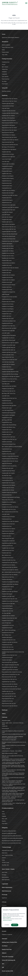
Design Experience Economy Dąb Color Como (11, 674)
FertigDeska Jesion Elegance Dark (8, 292)
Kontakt (4, 931)
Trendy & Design (6, 847)
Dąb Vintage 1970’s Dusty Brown (8, 118)
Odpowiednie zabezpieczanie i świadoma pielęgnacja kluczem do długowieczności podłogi (12, 737)
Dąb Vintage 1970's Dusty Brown (8, 147)
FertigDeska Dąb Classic (6, 316)
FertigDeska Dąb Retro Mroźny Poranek (9, 234)
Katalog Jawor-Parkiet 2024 (9, 942)
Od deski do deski (5, 862)
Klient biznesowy (5, 877)
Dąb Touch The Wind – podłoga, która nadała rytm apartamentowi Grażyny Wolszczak (12, 797)
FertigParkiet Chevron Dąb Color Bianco (9, 195)
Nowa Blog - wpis (5, 865)
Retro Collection (5, 66)
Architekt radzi (4, 726)
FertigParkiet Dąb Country (7, 168)
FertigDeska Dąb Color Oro (7, 221)
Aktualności (5, 41)
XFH (3, 963)
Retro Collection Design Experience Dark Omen (11, 572)
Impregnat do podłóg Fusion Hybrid (9, 831)
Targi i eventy (4, 54)
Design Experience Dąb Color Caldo (9, 676)
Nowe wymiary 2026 (7, 971)
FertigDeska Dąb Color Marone (8, 490)
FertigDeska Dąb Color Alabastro (8, 115)
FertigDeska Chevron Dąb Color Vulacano (10, 461)
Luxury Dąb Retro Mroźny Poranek (8, 236)
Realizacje (4, 95)
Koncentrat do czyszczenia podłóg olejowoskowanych (12, 838)
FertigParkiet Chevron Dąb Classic (8, 156)
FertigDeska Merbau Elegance (8, 178)
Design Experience (5, 79)
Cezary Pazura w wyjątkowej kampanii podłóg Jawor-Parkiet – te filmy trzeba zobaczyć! (13, 784)
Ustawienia (7, 924)
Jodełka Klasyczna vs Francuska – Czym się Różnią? (12, 751)
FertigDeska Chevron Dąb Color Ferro (9, 398)
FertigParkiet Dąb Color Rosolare (8, 516)
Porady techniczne (5, 728)
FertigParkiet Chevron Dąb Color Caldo (9, 598)
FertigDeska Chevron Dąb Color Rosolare (10, 601)
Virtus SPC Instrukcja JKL (8, 960)
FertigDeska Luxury (5, 62)
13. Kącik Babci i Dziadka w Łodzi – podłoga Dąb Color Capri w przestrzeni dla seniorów (14, 804)
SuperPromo (4, 897)
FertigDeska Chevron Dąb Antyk (8, 253)
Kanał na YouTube (7, 949)
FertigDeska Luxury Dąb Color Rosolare (9, 642)
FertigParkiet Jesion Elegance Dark (8, 412)
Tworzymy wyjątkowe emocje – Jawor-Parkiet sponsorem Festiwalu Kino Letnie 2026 (13, 800)
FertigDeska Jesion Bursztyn (7, 277)
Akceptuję (15, 924)
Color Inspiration (5, 76)
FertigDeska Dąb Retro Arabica (8, 103)
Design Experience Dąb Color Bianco (9, 328)
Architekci (4, 945)
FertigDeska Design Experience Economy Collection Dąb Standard (13, 652)
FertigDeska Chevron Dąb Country (8, 345)
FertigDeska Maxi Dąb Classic (7, 468)
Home (3, 34)
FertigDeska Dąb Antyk (6, 151)
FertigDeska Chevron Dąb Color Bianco (9, 296)
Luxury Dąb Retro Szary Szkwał (8, 362)
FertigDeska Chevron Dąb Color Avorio (9, 359)
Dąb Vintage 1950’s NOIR (7, 420)
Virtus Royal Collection (6, 91)
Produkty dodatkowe (7, 808)
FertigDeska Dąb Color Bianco (8, 192)
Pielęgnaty (4, 816)
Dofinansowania (5, 927)
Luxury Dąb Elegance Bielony (7, 410)
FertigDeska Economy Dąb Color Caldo (9, 686)
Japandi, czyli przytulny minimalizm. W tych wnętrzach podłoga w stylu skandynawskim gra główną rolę (12, 781)
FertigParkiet (4, 74)
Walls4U (4, 953)
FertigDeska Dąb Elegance (7, 171)
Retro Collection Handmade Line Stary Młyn (10, 664)
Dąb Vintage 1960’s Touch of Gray (8, 393)
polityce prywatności (7, 917)
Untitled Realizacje (5, 294)
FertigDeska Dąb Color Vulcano (8, 487)
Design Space (4, 852)
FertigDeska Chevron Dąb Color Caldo (9, 618)
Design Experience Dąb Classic (8, 142)
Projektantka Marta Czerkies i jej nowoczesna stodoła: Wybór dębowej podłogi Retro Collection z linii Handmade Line (14, 759)
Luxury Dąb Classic (5, 161)
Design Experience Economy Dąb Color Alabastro (11, 688)
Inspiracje (4, 717)
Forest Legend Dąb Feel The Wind (8, 693)
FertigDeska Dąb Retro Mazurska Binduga (10, 374)
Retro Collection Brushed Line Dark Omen (10, 511)
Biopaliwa (4, 821)
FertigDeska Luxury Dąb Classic (8, 388)
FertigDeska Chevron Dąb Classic (8, 453)
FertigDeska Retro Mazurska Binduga (9, 424)
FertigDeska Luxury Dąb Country (8, 596)
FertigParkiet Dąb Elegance (7, 166)
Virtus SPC (5, 88)
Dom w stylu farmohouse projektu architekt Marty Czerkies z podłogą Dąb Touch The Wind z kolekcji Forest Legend (13, 788)
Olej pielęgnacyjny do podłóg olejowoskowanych (11, 840)
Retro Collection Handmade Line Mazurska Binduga (12, 446)
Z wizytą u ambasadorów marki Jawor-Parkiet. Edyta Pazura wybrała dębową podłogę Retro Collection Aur (13, 763)
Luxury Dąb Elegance (6, 214)
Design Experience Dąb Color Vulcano (9, 101)
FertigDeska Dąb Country (7, 197)
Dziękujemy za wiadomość (7, 934)
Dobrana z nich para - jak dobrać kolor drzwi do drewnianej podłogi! (13, 746)
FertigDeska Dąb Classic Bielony (8, 163)
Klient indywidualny (6, 879)
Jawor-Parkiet (4, 872)
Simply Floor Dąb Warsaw (7, 463)
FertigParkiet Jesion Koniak (7, 644)
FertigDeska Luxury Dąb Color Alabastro (10, 591)
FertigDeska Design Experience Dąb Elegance (11, 497)
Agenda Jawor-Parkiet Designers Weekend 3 (10, 37)
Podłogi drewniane (7, 58)
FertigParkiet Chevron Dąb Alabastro (9, 149)
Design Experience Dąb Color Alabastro (9, 98)
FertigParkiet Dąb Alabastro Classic (9, 444)
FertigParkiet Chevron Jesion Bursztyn (9, 465)
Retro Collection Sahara (6, 635)
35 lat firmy (4, 905)
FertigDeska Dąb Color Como (7, 647)
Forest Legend (5, 83)
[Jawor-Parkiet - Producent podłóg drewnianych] (10, 3)
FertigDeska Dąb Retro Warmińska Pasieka (10, 113)
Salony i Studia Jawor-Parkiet (7, 47)
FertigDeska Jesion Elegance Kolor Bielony (10, 581)
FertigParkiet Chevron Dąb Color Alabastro (10, 207)
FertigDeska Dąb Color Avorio (8, 255)
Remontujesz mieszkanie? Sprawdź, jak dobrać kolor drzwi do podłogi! (14, 743)
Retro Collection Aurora (6, 555)
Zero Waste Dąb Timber (6, 475)
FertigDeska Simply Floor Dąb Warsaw (9, 492)
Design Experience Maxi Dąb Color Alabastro (11, 376)
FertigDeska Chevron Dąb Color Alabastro (10, 139)
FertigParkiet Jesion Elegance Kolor (9, 321)
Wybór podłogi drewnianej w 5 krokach (9, 753)
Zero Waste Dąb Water (6, 613)
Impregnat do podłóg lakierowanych (9, 833)
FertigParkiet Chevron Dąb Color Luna (9, 679)
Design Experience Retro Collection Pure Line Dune (12, 672)
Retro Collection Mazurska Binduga (8, 630)
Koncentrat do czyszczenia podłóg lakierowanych (11, 835)
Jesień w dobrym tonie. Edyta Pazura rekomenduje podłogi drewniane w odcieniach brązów (13, 770)
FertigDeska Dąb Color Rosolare (8, 337)
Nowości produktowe (6, 45)
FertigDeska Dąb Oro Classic (7, 432)
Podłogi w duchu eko (6, 748)
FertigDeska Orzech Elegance (7, 176)
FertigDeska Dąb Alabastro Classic (8, 427)
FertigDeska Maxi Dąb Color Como (8, 560)
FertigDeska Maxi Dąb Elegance (8, 533)
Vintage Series (5, 69)
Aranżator (4, 938)
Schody (3, 813)
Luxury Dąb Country (6, 108)
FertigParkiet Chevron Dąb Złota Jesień (9, 562)
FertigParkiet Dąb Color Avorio (8, 550)
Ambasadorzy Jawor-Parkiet (7, 850)
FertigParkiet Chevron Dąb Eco (8, 586)
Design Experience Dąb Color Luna (9, 226)
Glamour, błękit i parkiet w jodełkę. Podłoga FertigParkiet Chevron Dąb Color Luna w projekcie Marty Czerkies (13, 794)
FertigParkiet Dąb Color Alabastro (8, 134)
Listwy (3, 811)
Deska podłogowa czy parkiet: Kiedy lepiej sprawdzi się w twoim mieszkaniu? (13, 778)
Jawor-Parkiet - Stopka (8, 869)
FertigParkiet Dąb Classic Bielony (8, 470)
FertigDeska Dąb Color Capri (7, 610)
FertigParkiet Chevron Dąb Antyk (8, 330)
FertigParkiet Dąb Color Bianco (8, 105)
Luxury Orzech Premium (6, 159)
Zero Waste (4, 81)
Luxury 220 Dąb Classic (6, 622)
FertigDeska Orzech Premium (7, 304)
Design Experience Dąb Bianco (8, 132)
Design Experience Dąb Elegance (8, 125)
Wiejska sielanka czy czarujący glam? (9, 739)
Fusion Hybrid (4, 823)
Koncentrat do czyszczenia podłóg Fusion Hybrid (11, 843)
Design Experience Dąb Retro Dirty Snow (10, 122)
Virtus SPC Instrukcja (7, 956)
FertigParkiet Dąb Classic (7, 180)
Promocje (4, 894)
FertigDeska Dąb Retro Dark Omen (8, 110)
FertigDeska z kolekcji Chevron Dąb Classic (10, 456)
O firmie (4, 902)
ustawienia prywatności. (7, 920)
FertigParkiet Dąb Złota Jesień (8, 632)
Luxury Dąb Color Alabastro (7, 212)
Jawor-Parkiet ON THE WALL (7, 855)
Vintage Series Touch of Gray (7, 499)
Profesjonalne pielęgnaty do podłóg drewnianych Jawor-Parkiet (13, 731)
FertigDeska (4, 71)
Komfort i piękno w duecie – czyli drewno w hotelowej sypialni (12, 723)
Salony (4, 713)
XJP (3, 967)
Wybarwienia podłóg (6, 720)
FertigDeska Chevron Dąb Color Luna (9, 439)
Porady (3, 49)
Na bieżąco (4, 874)
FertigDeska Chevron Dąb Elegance (9, 120)
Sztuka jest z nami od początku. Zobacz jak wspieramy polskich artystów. (12, 756)
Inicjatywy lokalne (5, 52)
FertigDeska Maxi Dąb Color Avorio (9, 509)
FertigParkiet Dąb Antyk (6, 400)
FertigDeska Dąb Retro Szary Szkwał (9, 231)
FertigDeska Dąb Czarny (6, 173)
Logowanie (5, 883)
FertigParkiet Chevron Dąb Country (8, 205)
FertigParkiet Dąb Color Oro (7, 480)
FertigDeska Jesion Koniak (7, 282)
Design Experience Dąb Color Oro (8, 391)
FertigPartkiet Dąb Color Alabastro (8, 681)
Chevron (3, 64)
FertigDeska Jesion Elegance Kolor (8, 238)
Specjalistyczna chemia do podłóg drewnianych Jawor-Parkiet (14, 734)
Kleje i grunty (4, 818)
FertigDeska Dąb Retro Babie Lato (8, 347)
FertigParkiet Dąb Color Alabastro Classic (10, 458)
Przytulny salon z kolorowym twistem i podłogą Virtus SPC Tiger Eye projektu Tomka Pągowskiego (13, 791)
